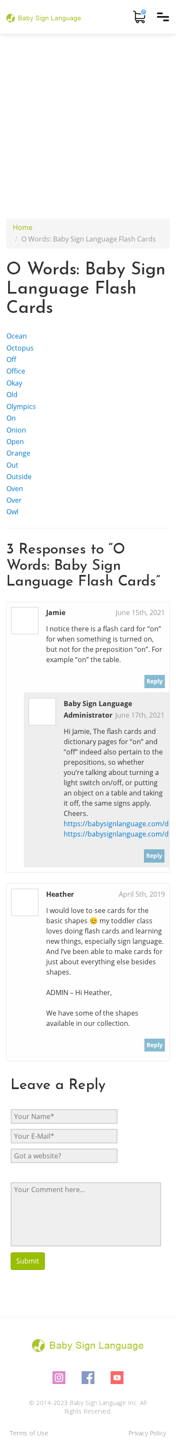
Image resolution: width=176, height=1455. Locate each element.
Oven (14, 488)
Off (11, 359)
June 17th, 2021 (139, 715)
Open (15, 441)
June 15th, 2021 (140, 612)
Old (12, 394)
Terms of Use (29, 1433)
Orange (18, 453)
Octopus (20, 348)
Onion (16, 430)
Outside (19, 476)
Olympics (21, 406)
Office (15, 371)
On (11, 418)
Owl (12, 511)
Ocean (16, 336)
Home (22, 227)
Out (12, 465)
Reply (155, 681)
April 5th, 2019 (142, 894)
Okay (14, 383)
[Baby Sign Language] (43, 17)
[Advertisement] (88, 126)
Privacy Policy (147, 1433)
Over (14, 500)
